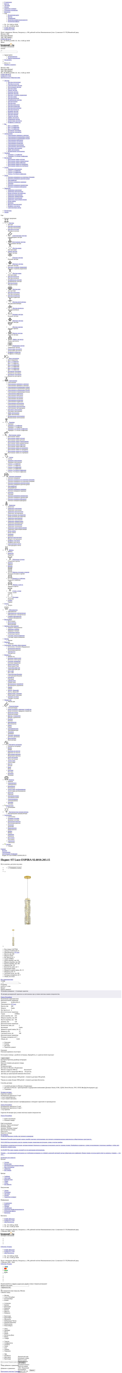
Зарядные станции (13, 629)
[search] (1, 50)
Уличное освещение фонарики (17, 186)
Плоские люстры (13, 92)
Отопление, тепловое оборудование (15, 645)
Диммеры (11, 732)
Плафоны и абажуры (14, 122)
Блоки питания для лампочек (17, 193)
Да (2, 37)
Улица (6, 175)
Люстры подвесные (14, 106)
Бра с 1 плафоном (13, 125)
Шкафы (10, 566)
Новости (7, 1204)
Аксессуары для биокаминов (16, 789)
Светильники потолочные (16, 145)
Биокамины (11, 786)
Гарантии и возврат (10, 8)
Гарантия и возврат (10, 1197)
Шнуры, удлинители (14, 716)
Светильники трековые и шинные (18, 135)
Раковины (11, 834)
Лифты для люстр (13, 117)
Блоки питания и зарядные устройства (19, 709)
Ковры (10, 748)
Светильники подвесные (15, 143)
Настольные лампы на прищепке (18, 164)
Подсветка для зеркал (14, 130)
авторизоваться (12, 56)
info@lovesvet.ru (5, 77)
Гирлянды (11, 677)
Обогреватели (13, 610)
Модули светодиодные (15, 204)
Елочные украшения (14, 661)
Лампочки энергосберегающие (17, 199)
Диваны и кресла (18, 584)
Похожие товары (9, 1120)
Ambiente (7, 1176)
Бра (5, 124)
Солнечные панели (14, 632)
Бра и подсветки (14, 358)
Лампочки (7, 188)
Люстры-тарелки (13, 114)
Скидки (8, 844)
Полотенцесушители (14, 648)
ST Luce (16, 952)
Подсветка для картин (14, 132)
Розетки (10, 719)
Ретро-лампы (12, 201)
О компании (8, 2)
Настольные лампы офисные (16, 162)
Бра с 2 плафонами (13, 127)
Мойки (10, 831)
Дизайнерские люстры (15, 100)
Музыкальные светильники (16, 151)
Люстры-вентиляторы (14, 108)
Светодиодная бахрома (15, 674)
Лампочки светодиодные (15, 191)
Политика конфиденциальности (17, 20)
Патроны (10, 203)
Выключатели (12, 722)
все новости (4, 1134)
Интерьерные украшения (15, 684)
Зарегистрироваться (14, 58)
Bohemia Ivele (8, 1179)
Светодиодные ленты (14, 207)
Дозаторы (11, 825)
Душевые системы (13, 818)
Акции (6, 212)
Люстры (6, 80)
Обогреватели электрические (17, 613)
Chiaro (6, 1181)
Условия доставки (6, 1092)
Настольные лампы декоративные (18, 161)
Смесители (11, 841)
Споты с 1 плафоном (14, 170)
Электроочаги (12, 783)
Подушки (15, 597)
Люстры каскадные (14, 104)
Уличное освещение (15, 476)
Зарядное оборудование (11, 626)
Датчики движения (14, 735)
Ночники (10, 773)
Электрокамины (13, 799)
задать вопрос (5, 1058)
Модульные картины (14, 754)
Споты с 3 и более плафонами (17, 174)
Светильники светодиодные (16, 146)
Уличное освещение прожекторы (18, 185)
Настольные (8, 158)
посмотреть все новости (8, 1157)
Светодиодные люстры (15, 85)
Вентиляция (8, 619)
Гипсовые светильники (15, 148)
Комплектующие (13, 712)
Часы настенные (13, 757)
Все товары (7, 1170)
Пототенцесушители (14, 821)
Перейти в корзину (10, 64)
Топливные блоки (13, 796)
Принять (32, 1370)
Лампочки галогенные (15, 190)
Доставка (7, 5)
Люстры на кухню (13, 84)
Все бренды (7, 1184)
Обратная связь (15, 77)
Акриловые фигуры (14, 668)
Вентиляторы (12, 622)
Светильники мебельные (15, 140)
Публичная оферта (13, 21)
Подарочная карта (13, 15)
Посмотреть (8, 60)
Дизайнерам (11, 18)
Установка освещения (11, 10)
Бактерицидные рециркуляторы (18, 812)
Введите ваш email (6, 1285)
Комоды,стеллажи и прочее (21, 572)
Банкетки (11, 553)
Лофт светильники (13, 149)
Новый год (7, 655)
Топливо (10, 802)
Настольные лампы (15, 435)
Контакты (7, 12)
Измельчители (12, 828)
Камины (11, 780)
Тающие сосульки (13, 696)
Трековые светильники (15, 169)
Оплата (6, 7)
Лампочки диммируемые (15, 196)
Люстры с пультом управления (17, 95)
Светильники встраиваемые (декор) (19, 137)
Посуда (10, 764)
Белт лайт (11, 671)
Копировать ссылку (15, 867)
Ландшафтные (12, 180)
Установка (7, 1192)
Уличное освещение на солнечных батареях (21, 177)
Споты (6, 167)
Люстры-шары (12, 88)
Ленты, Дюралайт (13, 690)
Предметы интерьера (15, 744)
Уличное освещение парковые (17, 182)
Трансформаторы (13, 728)
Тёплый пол (11, 651)
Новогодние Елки (13, 664)
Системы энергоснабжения (16, 635)
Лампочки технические (15, 198)
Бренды (6, 4)
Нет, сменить (8, 37)
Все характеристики (7, 979)
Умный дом (7, 700)
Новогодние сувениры (15, 693)
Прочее (6, 639)
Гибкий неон (12, 680)
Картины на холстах (14, 751)
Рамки (10, 725)
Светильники (8, 133)
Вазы (9, 767)
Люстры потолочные (14, 82)
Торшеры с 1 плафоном (15, 154)
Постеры (10, 770)
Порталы (10, 792)
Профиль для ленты (14, 206)
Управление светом (14, 119)
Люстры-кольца (12, 101)
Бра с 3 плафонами (13, 129)
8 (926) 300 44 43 (6, 39)
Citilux (6, 1183)
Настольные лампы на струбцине (18, 166)
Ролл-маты (11, 837)
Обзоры (6, 1206)
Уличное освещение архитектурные (19, 178)
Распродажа (8, 210)
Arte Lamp (7, 1178)
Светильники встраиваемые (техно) (19, 138)
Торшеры (7, 153)
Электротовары (13, 706)
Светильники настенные (15, 141)
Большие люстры (13, 111)
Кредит (10, 16)
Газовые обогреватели (14, 616)
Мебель (11, 550)
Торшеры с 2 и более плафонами (18, 156)
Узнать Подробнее (6, 997)
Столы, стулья (17, 591)
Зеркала (10, 562)
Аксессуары (11, 760)
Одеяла (10, 600)
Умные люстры (12, 90)
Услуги (6, 603)
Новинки (7, 642)
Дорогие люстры (13, 116)
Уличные (10, 183)
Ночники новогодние (14, 658)
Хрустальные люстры (14, 87)
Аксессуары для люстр (15, 121)
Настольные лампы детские (16, 159)
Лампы (10, 687)
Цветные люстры (13, 93)
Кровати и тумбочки (19, 578)
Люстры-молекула (13, 98)
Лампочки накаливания (15, 195)
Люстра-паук (12, 103)
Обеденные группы (18, 559)
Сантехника (8, 815)
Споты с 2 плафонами (14, 172)
